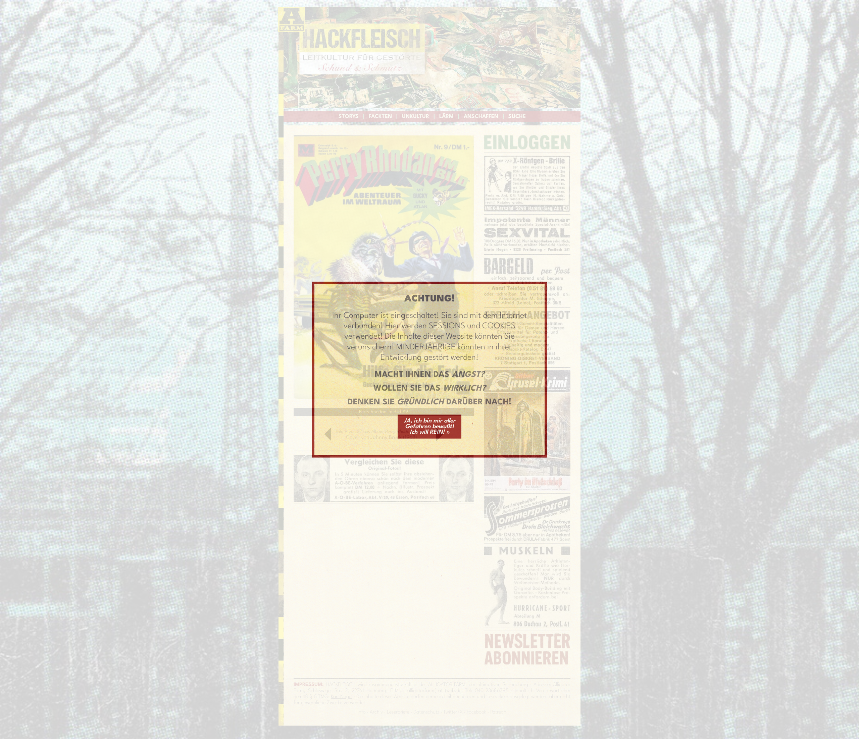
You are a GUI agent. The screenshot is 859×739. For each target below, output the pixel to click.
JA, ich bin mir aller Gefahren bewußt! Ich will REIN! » (429, 426)
